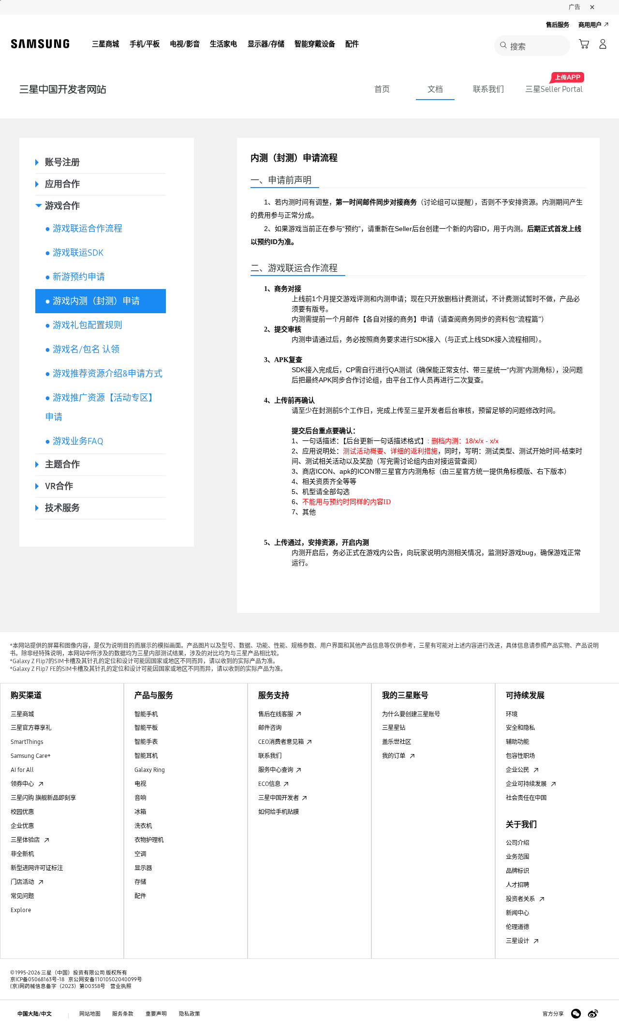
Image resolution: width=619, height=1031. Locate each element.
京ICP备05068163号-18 (37, 979)
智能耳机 (146, 755)
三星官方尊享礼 (31, 727)
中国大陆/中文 (34, 1014)
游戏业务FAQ (74, 441)
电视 (140, 783)
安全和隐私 (520, 727)
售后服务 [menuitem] (557, 25)
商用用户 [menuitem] (590, 25)
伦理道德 (517, 926)
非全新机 (22, 853)
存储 (140, 882)
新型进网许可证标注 (37, 867)
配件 (140, 896)
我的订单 (394, 755)
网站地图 (90, 1014)
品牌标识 (517, 870)
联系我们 (488, 89)
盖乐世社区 (396, 741)
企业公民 (518, 769)
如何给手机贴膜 (278, 811)
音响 (140, 797)
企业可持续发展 (527, 783)
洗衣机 (143, 825)
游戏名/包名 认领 (82, 349)
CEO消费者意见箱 (281, 741)
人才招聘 (517, 884)
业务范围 (517, 856)
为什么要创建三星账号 (411, 714)
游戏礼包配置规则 (83, 325)
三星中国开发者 (278, 797)
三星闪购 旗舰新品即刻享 (43, 797)
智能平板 (146, 727)
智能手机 (146, 714)
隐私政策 (189, 1014)
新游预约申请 (75, 277)
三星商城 (22, 714)
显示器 (143, 867)
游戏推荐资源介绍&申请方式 (103, 373)
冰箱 (140, 811)
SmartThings (27, 741)
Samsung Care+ (31, 755)
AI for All (22, 769)
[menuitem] (105, 45)
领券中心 (23, 783)
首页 (382, 89)
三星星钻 (393, 727)
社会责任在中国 (526, 797)
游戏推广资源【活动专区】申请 (101, 407)
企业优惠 (22, 825)
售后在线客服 (275, 714)
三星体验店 (26, 839)
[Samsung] (40, 44)
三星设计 (518, 940)
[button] (584, 44)
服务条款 (122, 1014)
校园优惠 (22, 811)
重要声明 (156, 1014)
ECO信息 (269, 783)
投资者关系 (521, 898)
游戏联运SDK (74, 252)
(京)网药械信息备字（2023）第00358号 (57, 986)
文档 (435, 89)
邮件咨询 (269, 727)
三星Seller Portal (554, 89)
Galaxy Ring (149, 769)
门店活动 (23, 882)
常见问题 (22, 896)
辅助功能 (517, 741)
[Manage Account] (603, 44)
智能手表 (146, 741)
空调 (140, 853)
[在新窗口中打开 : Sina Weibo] (593, 1014)
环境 (511, 714)
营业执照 (119, 986)
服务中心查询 (275, 769)
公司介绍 (517, 842)
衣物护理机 (148, 839)
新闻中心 (517, 912)
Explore (21, 910)
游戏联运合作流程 (83, 228)
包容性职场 (520, 755)
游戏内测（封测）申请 (92, 301)
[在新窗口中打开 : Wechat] (576, 1014)
